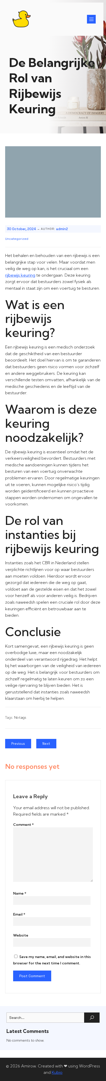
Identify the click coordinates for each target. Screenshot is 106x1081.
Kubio (57, 1072)
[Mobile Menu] (91, 19)
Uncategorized (16, 239)
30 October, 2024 (21, 229)
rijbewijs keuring (20, 275)
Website (20, 935)
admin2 (62, 229)
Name (19, 893)
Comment (23, 824)
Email (19, 914)
